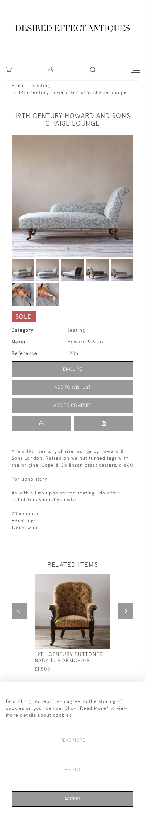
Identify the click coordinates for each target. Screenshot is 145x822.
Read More (72, 740)
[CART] (9, 70)
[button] (51, 70)
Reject (72, 769)
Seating (41, 85)
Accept (72, 799)
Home (18, 85)
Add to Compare (72, 405)
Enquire (72, 369)
